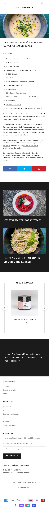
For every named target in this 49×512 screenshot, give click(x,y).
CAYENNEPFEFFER (13, 104)
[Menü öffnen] (5, 3)
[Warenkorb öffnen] (46, 3)
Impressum (7, 406)
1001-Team (7, 386)
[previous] (4, 307)
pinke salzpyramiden (24, 320)
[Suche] (42, 3)
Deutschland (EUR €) (23, 482)
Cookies (6, 418)
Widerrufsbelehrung (10, 425)
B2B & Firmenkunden (10, 394)
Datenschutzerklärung (11, 414)
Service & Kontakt (9, 390)
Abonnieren (12, 456)
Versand (6, 421)
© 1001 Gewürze (24, 487)
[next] (44, 307)
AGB (4, 410)
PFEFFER (6, 145)
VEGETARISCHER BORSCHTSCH (22, 220)
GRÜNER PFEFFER (18, 97)
